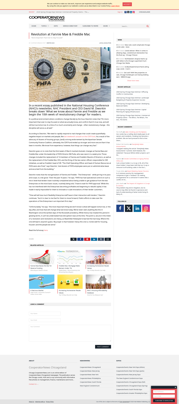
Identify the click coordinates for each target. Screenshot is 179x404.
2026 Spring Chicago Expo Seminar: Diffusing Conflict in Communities (61, 12)
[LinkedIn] (137, 208)
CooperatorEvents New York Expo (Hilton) (130, 367)
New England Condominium (90, 386)
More (105, 26)
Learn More (115, 6)
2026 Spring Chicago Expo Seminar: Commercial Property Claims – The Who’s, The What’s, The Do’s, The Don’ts (133, 117)
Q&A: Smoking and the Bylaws (135, 132)
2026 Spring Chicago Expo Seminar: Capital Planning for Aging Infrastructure (131, 111)
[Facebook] (120, 208)
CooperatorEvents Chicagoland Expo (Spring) (131, 386)
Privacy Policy (50, 401)
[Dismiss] (175, 387)
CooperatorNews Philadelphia (90, 378)
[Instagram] (146, 208)
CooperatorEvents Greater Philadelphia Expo (131, 393)
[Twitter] (128, 208)
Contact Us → (34, 384)
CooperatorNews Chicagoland (90, 367)
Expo (56, 26)
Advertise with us (40, 401)
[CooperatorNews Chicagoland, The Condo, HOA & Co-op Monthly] (47, 19)
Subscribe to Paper (90, 26)
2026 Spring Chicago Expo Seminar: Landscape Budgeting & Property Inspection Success (132, 99)
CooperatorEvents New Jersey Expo (128, 375)
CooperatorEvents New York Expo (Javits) (130, 371)
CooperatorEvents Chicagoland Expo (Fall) (130, 382)
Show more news (133, 81)
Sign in (120, 12)
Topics (44, 26)
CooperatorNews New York (89, 375)
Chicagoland (144, 12)
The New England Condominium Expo (129, 378)
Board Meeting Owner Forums (137, 171)
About (31, 361)
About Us (31, 401)
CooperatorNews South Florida (90, 382)
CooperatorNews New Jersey (90, 371)
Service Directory (70, 26)
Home (33, 26)
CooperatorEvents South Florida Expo (129, 389)
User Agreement (124, 401)
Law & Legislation (105, 43)
